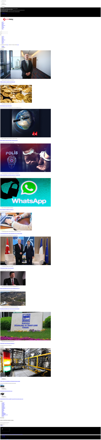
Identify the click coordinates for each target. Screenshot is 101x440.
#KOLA (3, 415)
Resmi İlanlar (3, 25)
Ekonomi (3, 23)
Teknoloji (3, 27)
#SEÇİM (3, 410)
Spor (2, 22)
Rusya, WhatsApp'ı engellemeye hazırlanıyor (6, 209)
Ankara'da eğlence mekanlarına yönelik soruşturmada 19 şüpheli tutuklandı (10, 11)
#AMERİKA (3, 408)
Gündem (3, 36)
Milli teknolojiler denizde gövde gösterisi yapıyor (6, 9)
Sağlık (2, 26)
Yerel (2, 28)
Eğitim (3, 24)
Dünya (3, 38)
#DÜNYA (3, 407)
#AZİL (3, 411)
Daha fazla (1, 384)
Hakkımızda (3, 436)
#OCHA (3, 403)
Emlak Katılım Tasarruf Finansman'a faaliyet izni (7, 343)
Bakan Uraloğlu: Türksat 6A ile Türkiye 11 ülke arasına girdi (9, 140)
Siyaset (3, 41)
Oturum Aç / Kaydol (4, 13)
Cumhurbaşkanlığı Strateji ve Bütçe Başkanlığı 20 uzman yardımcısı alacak (11, 233)
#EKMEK (3, 412)
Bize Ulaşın (3, 435)
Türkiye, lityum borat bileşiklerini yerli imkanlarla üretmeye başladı (9, 8)
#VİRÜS (3, 406)
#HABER (3, 402)
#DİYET (3, 416)
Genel (2, 43)
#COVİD (3, 405)
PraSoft (7, 44)
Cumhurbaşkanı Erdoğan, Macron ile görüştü (7, 268)
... (2, 425)
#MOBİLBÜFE (4, 413)
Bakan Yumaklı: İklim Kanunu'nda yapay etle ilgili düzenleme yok (9, 288)
